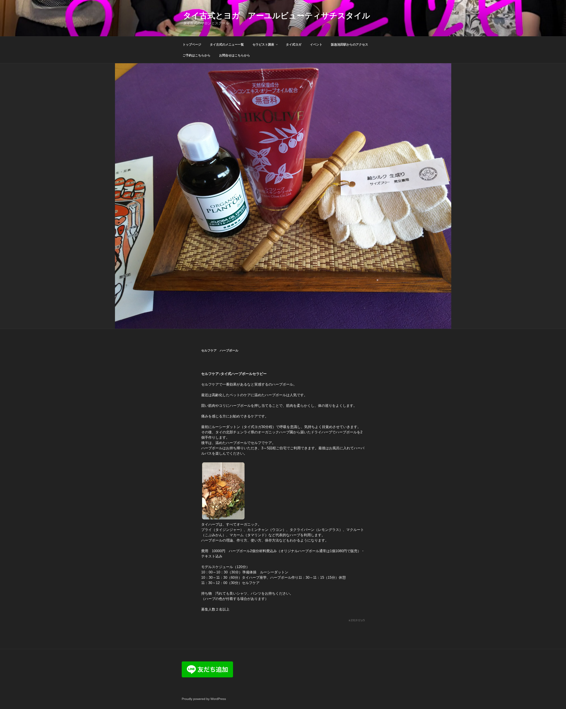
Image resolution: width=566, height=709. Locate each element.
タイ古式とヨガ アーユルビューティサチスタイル (276, 15)
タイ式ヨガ (293, 44)
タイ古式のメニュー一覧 (227, 44)
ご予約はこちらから (196, 55)
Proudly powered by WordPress (204, 699)
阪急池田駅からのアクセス (349, 44)
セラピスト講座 (263, 44)
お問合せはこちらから (234, 55)
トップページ (192, 44)
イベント (316, 44)
